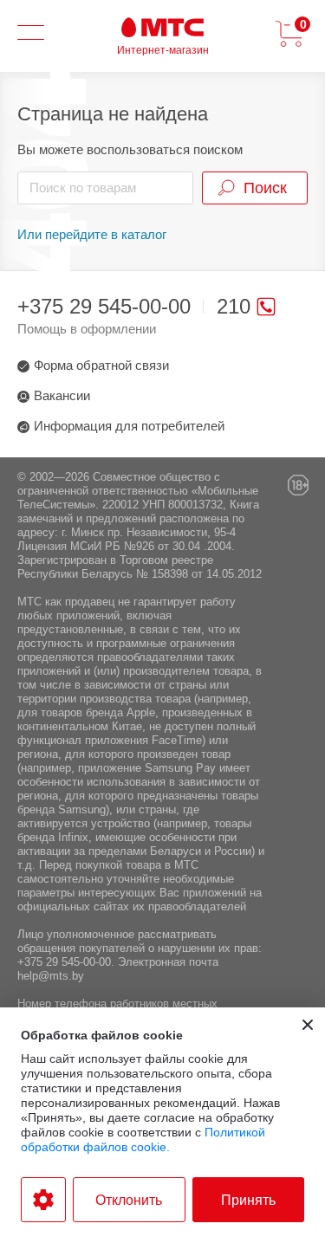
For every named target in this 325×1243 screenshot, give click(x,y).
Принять (248, 1200)
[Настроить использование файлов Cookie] (43, 1199)
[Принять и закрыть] (307, 1024)
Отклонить (128, 1200)
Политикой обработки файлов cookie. (143, 1139)
